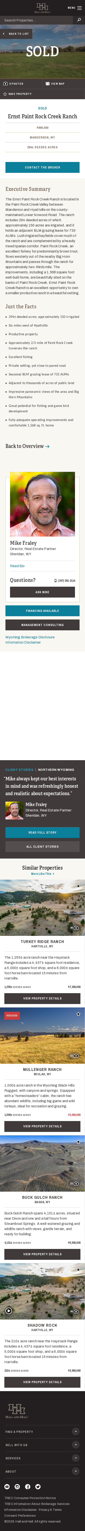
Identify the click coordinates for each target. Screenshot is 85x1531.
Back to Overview (24, 446)
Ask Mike (42, 592)
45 (71, 928)
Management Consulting (42, 625)
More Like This (41, 874)
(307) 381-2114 (66, 581)
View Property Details (42, 998)
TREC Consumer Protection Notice (30, 1498)
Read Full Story (43, 832)
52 (71, 1055)
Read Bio (17, 566)
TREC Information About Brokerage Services (37, 1504)
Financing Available (42, 611)
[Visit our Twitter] (38, 1487)
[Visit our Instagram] (17, 1487)
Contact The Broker (42, 167)
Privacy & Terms (50, 1509)
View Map (58, 84)
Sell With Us (16, 1445)
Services (13, 1458)
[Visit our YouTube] (7, 1487)
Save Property (20, 94)
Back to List (19, 34)
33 (71, 1183)
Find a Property (19, 1432)
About (10, 1471)
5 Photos (16, 84)
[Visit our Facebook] (27, 1487)
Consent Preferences (20, 1515)
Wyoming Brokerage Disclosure (30, 637)
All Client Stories (42, 847)
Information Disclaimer (23, 642)
